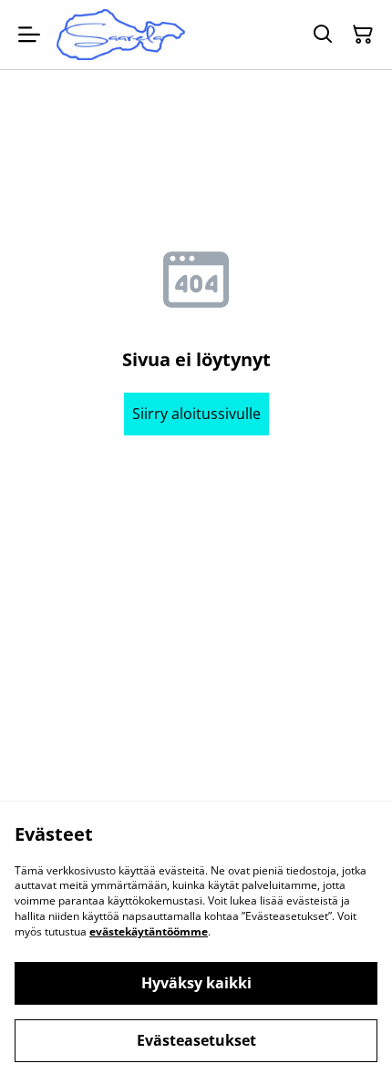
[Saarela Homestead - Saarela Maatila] (121, 34)
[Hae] (323, 35)
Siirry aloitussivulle (196, 414)
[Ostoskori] (363, 35)
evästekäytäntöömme (148, 931)
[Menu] (29, 34)
